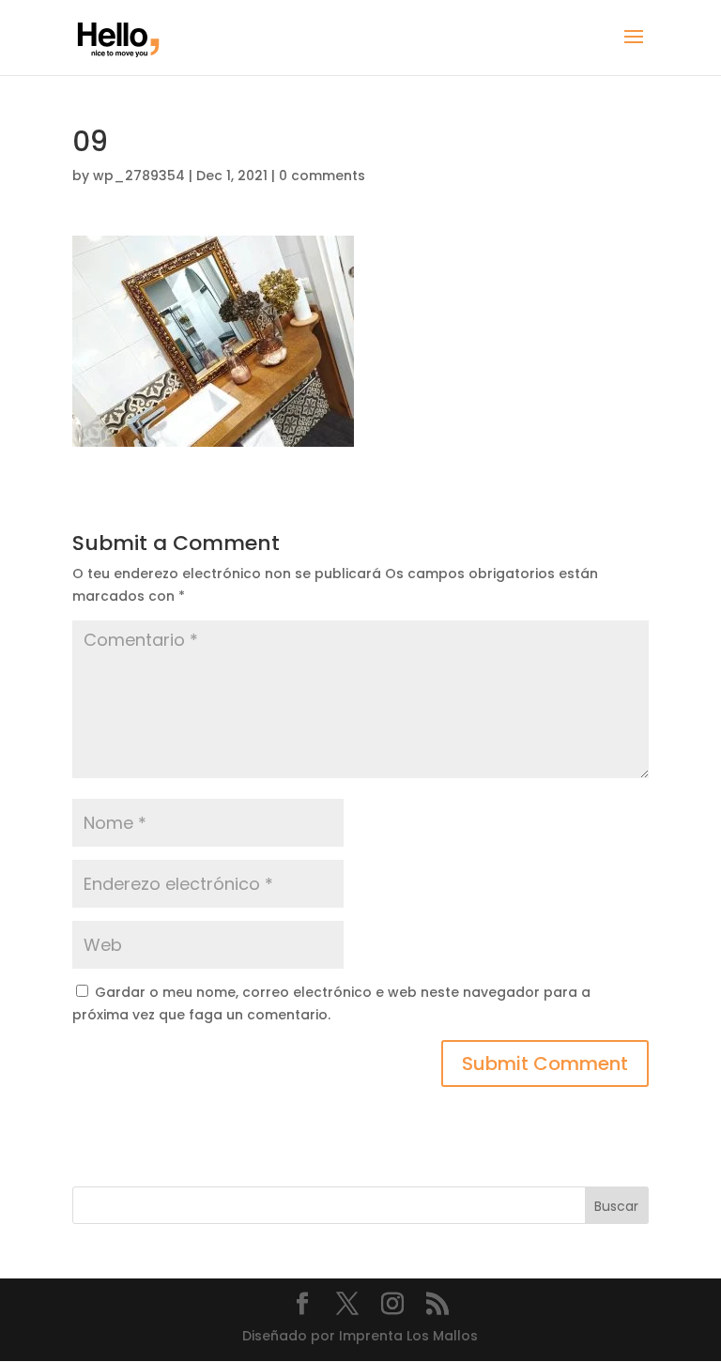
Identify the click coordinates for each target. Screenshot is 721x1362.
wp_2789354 (139, 175)
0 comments (322, 175)
